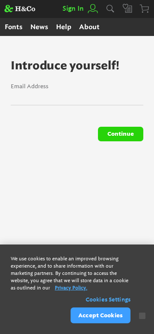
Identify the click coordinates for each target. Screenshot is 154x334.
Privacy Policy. (71, 288)
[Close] (142, 316)
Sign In (73, 8)
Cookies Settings (108, 299)
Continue (120, 133)
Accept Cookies (100, 315)
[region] (77, 289)
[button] (92, 9)
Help (63, 26)
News (39, 26)
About (89, 26)
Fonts (14, 26)
